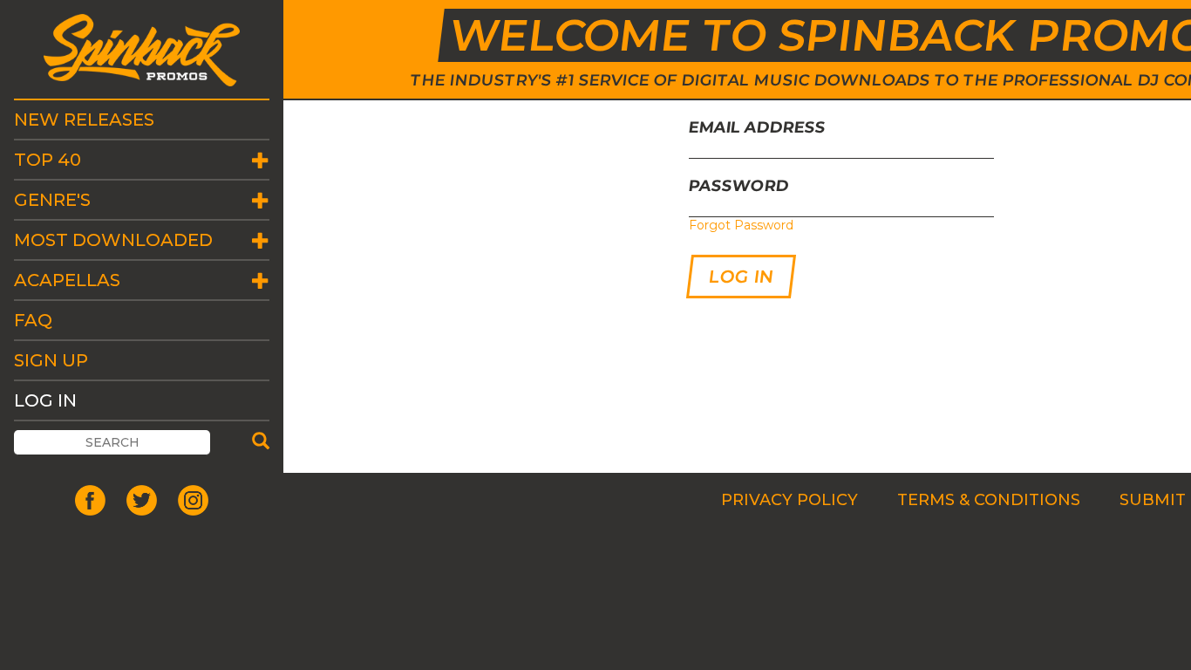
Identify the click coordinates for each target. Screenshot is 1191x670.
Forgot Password (741, 225)
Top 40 (47, 159)
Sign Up (51, 360)
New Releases (84, 119)
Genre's (52, 199)
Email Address (757, 127)
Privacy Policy (789, 499)
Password (739, 185)
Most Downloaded (113, 239)
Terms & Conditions (988, 499)
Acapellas (67, 280)
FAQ (33, 320)
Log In (45, 400)
